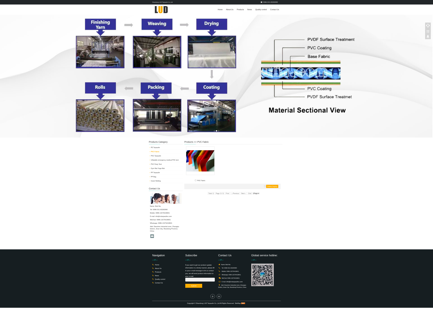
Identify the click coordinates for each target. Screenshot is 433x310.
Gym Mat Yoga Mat (158, 168)
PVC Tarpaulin (156, 156)
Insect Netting (156, 181)
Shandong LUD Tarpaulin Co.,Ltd (208, 303)
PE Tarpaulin (155, 147)
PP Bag (153, 177)
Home (220, 9)
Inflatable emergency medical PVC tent (165, 160)
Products (240, 9)
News (249, 9)
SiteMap (238, 303)
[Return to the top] (428, 37)
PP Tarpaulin (155, 172)
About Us (229, 9)
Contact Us (274, 9)
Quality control (261, 9)
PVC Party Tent (156, 164)
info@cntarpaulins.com (163, 216)
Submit (193, 286)
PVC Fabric (203, 142)
